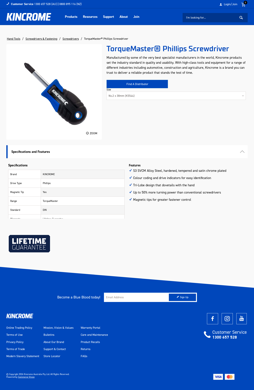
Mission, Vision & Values (58, 327)
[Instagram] (227, 318)
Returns (85, 349)
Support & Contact (55, 349)
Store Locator (52, 356)
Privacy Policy (14, 342)
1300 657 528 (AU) (45, 4)
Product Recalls (90, 342)
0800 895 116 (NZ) (70, 4)
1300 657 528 (224, 337)
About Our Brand (54, 342)
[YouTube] (241, 318)
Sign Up (184, 297)
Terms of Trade (15, 349)
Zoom (93, 133)
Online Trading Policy (19, 327)
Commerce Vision (26, 377)
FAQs (84, 356)
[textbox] (210, 17)
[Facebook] (212, 318)
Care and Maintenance (94, 335)
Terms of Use (14, 335)
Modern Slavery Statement (22, 356)
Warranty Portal (90, 327)
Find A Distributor (137, 84)
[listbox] (176, 96)
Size (109, 89)
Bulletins (49, 335)
